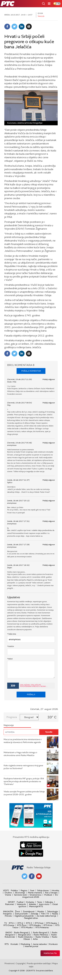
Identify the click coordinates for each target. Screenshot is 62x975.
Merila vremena (35, 892)
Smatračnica (35, 894)
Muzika (40, 911)
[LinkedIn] (22, 26)
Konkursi (53, 944)
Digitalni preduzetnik (24, 916)
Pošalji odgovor (49, 379)
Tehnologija (52, 911)
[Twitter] (14, 26)
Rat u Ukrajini (51, 892)
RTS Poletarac (42, 927)
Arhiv (35, 939)
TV (5, 923)
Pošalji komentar (31, 371)
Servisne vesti (20, 894)
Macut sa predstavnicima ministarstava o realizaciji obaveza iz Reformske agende (23, 741)
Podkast (48, 894)
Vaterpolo (21, 904)
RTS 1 (12, 923)
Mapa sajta (50, 953)
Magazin (8, 911)
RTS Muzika (27, 927)
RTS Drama (8, 925)
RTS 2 (20, 923)
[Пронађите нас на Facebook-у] (32, 876)
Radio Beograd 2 (41, 932)
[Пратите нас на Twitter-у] (24, 876)
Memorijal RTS (36, 906)
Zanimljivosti (28, 911)
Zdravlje (34, 913)
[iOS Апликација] (31, 815)
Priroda (8, 916)
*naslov (10, 646)
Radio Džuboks (25, 937)
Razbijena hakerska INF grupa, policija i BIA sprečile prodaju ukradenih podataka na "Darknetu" (24, 781)
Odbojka (49, 902)
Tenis (39, 902)
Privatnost (9, 963)
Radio (8, 932)
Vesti (6, 890)
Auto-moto (44, 904)
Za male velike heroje (46, 916)
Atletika (32, 904)
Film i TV (45, 913)
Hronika (55, 890)
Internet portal (31, 946)
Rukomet (9, 904)
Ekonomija (20, 892)
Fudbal (20, 902)
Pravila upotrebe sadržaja (38, 963)
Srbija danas (43, 890)
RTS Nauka (51, 923)
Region (24, 890)
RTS (7, 944)
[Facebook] (7, 26)
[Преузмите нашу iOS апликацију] (31, 845)
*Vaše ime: (11, 634)
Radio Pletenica (41, 934)
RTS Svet (39, 923)
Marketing (25, 944)
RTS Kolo (48, 925)
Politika (14, 890)
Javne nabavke (40, 944)
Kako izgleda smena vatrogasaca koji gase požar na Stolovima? (23, 767)
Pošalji (31, 694)
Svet (32, 890)
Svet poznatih (21, 913)
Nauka (55, 913)
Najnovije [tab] (9, 725)
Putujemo (7, 913)
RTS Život (22, 925)
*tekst (10, 659)
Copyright (20, 963)
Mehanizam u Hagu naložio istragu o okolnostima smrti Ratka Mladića (20, 754)
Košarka (30, 902)
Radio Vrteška (42, 937)
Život (17, 911)
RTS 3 (29, 923)
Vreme (8, 894)
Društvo (8, 892)
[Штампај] (29, 26)
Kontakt (14, 944)
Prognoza (11, 717)
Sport (11, 902)
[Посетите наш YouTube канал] (39, 876)
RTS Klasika (35, 925)
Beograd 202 (24, 934)
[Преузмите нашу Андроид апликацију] (31, 853)
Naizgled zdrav (31, 918)
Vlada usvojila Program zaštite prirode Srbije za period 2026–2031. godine (24, 793)
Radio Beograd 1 (22, 932)
